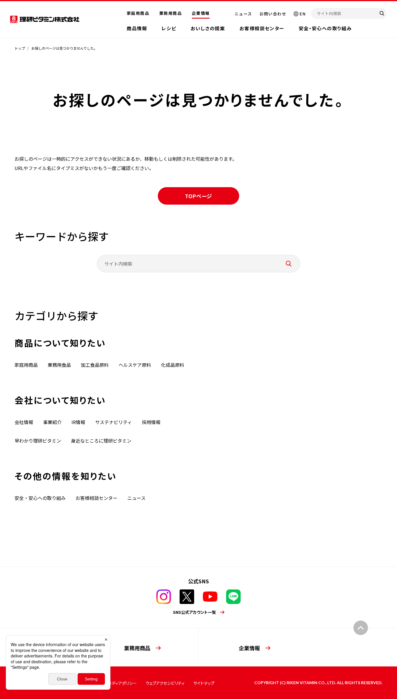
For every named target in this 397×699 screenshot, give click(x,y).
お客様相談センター (261, 28)
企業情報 (201, 13)
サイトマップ (203, 683)
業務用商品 (170, 13)
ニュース (243, 14)
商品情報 (137, 28)
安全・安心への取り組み (325, 28)
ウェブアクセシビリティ (165, 683)
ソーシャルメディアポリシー (113, 683)
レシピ (169, 28)
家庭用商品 (138, 13)
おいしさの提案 (208, 28)
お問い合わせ (273, 14)
